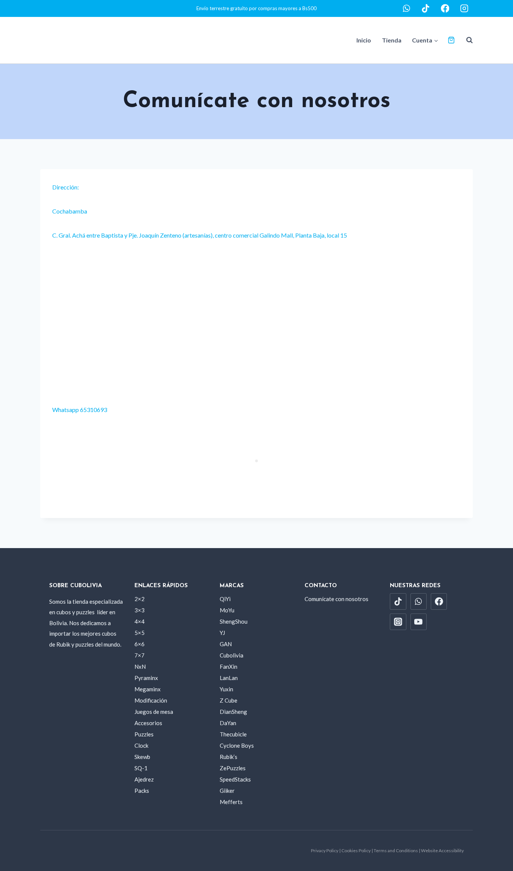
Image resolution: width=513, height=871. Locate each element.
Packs (141, 790)
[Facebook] (445, 8)
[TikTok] (425, 8)
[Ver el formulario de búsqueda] (466, 40)
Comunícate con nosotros (336, 598)
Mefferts (231, 801)
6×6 (139, 644)
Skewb (142, 756)
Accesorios (148, 723)
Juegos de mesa (153, 711)
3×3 (139, 610)
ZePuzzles (233, 768)
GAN (226, 644)
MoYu (227, 610)
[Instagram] (464, 8)
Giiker (227, 790)
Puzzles (144, 734)
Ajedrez (144, 779)
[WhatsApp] (406, 8)
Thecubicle (233, 734)
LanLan (229, 677)
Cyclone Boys (237, 745)
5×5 (139, 632)
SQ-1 (141, 768)
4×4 (139, 621)
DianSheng (233, 711)
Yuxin (226, 689)
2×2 (139, 598)
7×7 (139, 655)
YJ (222, 632)
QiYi (225, 598)
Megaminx (147, 689)
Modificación (150, 700)
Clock (141, 745)
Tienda (391, 40)
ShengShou (233, 621)
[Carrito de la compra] (451, 40)
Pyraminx (146, 677)
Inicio (363, 40)
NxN (140, 666)
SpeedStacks (235, 779)
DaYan (228, 723)
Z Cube (228, 700)
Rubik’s (228, 756)
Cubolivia (231, 655)
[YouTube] (418, 621)
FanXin (228, 666)
